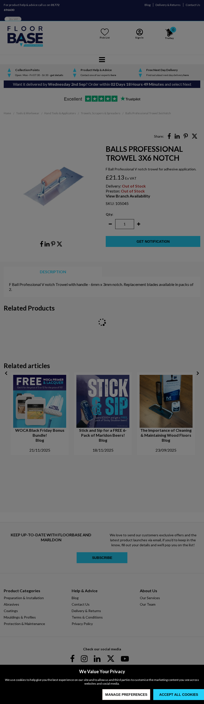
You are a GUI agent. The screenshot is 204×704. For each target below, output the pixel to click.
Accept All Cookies (178, 695)
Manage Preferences (126, 695)
